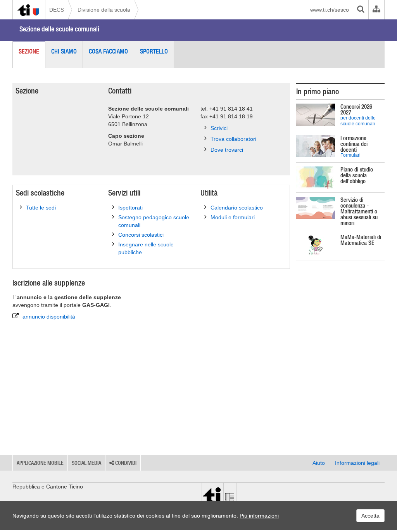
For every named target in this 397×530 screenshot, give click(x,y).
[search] (360, 9)
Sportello (154, 51)
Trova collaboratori (233, 139)
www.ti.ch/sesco (329, 10)
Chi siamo (64, 51)
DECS (56, 10)
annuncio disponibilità (48, 316)
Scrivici (219, 128)
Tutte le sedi (41, 207)
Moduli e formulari (233, 217)
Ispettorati (130, 207)
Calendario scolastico (237, 207)
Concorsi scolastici (141, 235)
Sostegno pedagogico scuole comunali (153, 221)
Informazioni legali (357, 463)
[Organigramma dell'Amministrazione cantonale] (376, 9)
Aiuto (318, 463)
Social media (86, 462)
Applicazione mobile (40, 462)
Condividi (125, 462)
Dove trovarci (227, 150)
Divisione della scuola (104, 10)
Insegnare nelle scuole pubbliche (146, 248)
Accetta (370, 516)
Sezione (29, 51)
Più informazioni (259, 516)
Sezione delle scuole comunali (59, 28)
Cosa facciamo (108, 51)
